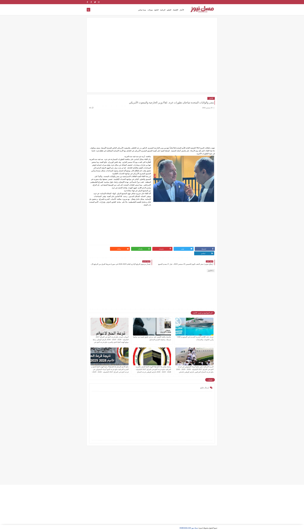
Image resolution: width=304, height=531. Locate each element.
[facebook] (91, 2)
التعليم (169, 10)
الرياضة (162, 10)
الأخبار (182, 10)
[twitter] (95, 2)
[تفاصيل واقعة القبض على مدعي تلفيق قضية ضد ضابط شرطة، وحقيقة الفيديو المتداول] (152, 327)
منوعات (150, 10)
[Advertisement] (152, 38)
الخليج (156, 10)
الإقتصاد (175, 10)
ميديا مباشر (142, 10)
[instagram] (98, 2)
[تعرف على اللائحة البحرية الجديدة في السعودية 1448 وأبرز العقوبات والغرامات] (194, 327)
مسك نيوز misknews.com (189, 528)
